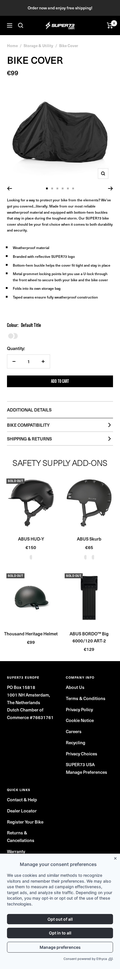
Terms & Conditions (85, 698)
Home (12, 45)
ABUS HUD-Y (31, 539)
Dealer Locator (22, 810)
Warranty (16, 851)
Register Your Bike (25, 822)
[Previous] (9, 188)
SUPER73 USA (80, 764)
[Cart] (110, 25)
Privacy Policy (79, 709)
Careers (74, 731)
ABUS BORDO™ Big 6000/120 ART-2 (89, 637)
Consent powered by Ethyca (85, 959)
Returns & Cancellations (20, 836)
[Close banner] (116, 857)
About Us (75, 687)
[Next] (110, 188)
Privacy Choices (81, 753)
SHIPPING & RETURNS (29, 438)
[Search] (20, 25)
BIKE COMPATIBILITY (28, 425)
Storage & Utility (38, 45)
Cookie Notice (80, 720)
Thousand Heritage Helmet (31, 633)
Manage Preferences (86, 772)
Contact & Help (22, 799)
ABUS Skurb (89, 539)
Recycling (75, 742)
